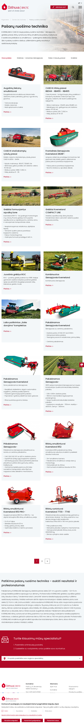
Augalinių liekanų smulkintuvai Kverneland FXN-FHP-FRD (15, 90)
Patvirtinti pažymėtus (32, 720)
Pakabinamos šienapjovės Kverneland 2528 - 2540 (58, 324)
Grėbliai (74, 58)
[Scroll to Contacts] (81, 365)
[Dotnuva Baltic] (15, 6)
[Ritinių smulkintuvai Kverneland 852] (63, 430)
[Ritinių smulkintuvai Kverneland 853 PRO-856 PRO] (21, 495)
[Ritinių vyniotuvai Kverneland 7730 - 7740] (63, 495)
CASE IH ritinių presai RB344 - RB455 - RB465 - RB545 (57, 90)
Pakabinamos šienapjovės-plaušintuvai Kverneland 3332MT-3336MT (56, 380)
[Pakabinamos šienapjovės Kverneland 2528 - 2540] (63, 309)
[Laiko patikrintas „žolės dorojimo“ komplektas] (21, 309)
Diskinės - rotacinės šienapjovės (30, 58)
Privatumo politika (75, 692)
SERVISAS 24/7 (61, 7)
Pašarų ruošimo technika (37, 20)
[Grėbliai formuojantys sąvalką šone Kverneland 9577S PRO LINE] (21, 196)
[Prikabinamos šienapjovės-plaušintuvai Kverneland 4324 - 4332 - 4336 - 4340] (21, 430)
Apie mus (53, 687)
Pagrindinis (5, 20)
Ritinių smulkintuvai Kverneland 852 (55, 445)
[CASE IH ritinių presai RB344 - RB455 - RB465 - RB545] (63, 74)
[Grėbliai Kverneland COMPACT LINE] (63, 196)
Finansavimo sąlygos (73, 688)
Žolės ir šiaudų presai (56, 58)
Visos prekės (6, 58)
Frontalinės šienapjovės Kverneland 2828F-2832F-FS (58, 152)
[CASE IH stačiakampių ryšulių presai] (21, 137)
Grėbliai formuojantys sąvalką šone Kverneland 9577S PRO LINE (15, 211)
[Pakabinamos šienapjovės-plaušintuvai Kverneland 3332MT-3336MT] (63, 365)
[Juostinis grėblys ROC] (21, 261)
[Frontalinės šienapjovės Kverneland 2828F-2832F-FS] (63, 137)
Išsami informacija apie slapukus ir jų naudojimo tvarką (22, 715)
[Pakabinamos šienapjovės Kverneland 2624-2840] (21, 365)
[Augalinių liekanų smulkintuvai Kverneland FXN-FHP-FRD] (21, 74)
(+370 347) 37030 (34, 692)
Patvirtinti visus (53, 720)
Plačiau (7, 112)
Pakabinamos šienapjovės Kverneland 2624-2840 (16, 380)
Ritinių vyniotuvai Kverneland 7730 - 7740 (58, 510)
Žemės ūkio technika (19, 20)
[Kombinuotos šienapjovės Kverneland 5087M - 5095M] (63, 261)
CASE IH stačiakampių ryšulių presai (15, 152)
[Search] (73, 7)
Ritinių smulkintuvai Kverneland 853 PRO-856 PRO (14, 510)
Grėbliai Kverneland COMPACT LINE (55, 211)
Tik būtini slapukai (11, 720)
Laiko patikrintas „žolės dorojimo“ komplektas (15, 324)
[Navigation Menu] (80, 7)
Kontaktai (53, 690)
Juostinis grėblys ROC (15, 274)
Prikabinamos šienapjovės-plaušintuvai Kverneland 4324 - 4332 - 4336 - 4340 (16, 445)
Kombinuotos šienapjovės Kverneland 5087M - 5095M (58, 276)
